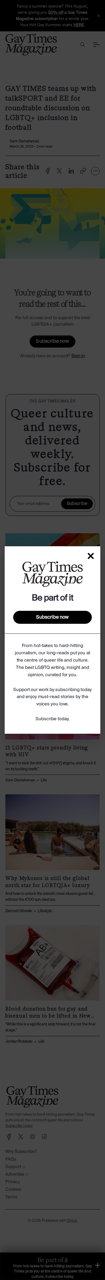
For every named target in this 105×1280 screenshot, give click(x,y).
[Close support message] (90, 556)
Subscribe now (52, 617)
